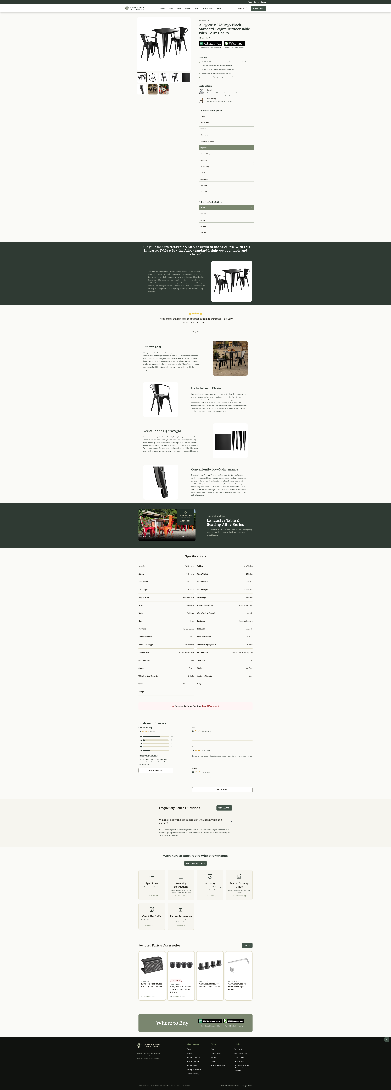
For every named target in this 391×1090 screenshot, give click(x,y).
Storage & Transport (194, 1069)
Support (256, 2)
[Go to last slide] (139, 322)
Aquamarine (204, 179)
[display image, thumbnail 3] (164, 78)
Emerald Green (204, 122)
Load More (222, 790)
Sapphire (203, 129)
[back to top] (386, 1039)
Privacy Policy (239, 1057)
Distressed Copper (205, 154)
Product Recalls (216, 1053)
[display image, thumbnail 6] (141, 89)
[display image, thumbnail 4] (175, 78)
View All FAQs (224, 808)
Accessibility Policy (240, 1053)
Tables (189, 1049)
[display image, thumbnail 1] (141, 78)
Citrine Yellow (204, 192)
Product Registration (218, 1065)
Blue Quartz (204, 135)
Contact (263, 2)
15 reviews (212, 38)
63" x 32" (203, 233)
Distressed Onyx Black (207, 141)
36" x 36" (203, 220)
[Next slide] (252, 322)
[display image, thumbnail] (152, 78)
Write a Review (155, 770)
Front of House (192, 1065)
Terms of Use (238, 1049)
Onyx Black (203, 148)
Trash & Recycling (193, 1073)
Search (241, 8)
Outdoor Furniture (193, 1057)
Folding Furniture (193, 1061)
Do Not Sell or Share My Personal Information (241, 1068)
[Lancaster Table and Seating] (134, 8)
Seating (189, 1053)
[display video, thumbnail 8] (164, 89)
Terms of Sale (238, 1061)
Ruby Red (203, 173)
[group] (193, 331)
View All (247, 945)
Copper (202, 116)
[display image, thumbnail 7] (152, 89)
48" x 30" (203, 226)
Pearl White (203, 185)
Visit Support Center (195, 863)
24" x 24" (203, 208)
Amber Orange (204, 167)
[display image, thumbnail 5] (186, 78)
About (250, 2)
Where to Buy (259, 8)
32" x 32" (203, 214)
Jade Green (203, 160)
